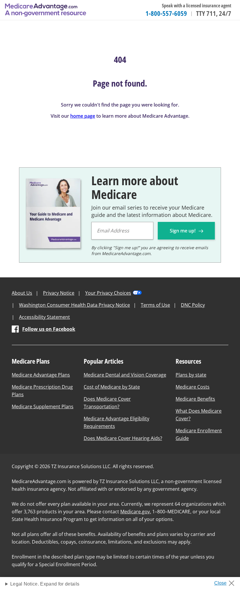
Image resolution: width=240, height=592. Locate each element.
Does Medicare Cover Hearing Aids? (123, 438)
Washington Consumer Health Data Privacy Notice (74, 305)
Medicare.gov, (135, 511)
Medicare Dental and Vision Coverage (125, 375)
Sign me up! (183, 230)
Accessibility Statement (44, 317)
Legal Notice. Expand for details (44, 583)
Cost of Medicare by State (112, 387)
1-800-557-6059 (166, 13)
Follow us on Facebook (48, 329)
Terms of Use (155, 305)
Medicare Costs (193, 387)
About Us (22, 293)
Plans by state (191, 375)
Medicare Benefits (195, 399)
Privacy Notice (58, 293)
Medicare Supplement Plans (42, 406)
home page (82, 116)
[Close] (226, 581)
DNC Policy (193, 305)
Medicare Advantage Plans (41, 375)
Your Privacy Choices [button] (108, 293)
